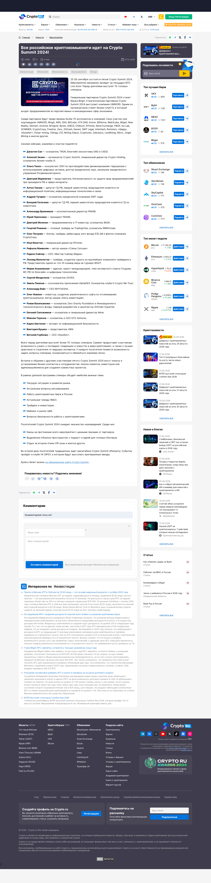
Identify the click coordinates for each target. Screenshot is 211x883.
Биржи (44, 24)
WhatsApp (170, 37)
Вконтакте (190, 37)
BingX (94, 72)
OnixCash (156, 204)
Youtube (125, 16)
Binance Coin (155, 281)
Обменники (61, 24)
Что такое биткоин (28, 729)
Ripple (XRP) (25, 743)
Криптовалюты (26, 24)
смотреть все (166, 151)
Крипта (80, 748)
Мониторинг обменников (89, 729)
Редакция (65, 797)
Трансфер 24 (83, 766)
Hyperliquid (157, 268)
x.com (141, 16)
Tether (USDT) (25, 739)
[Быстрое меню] (161, 16)
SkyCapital (157, 192)
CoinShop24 (82, 757)
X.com (180, 37)
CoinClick (156, 216)
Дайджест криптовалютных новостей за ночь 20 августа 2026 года (173, 406)
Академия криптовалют (117, 775)
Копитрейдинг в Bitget (154, 582)
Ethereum (156, 256)
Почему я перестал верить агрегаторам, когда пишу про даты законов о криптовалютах (173, 466)
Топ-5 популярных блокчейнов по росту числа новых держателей (174, 360)
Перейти (179, 171)
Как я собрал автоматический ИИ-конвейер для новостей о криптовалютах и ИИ (174, 487)
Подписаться (169, 817)
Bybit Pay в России (152, 603)
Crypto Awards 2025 (179, 24)
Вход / (172, 16)
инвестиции (27, 72)
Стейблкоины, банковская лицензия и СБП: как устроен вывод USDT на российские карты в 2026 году (173, 443)
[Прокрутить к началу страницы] (204, 865)
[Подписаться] (184, 73)
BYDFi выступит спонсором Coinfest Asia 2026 (46, 697)
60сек (80, 743)
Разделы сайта (114, 725)
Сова (79, 752)
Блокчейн (43, 72)
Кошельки (79, 24)
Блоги (108, 752)
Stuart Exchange (160, 169)
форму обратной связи (178, 748)
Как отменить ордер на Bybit (157, 562)
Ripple (154, 307)
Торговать (178, 95)
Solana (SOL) (25, 757)
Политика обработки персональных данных (142, 797)
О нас (36, 797)
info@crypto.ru (186, 750)
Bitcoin (155, 245)
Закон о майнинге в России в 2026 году (162, 593)
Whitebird (81, 762)
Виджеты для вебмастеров (84, 797)
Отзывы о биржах (115, 757)
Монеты (23, 725)
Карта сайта (112, 771)
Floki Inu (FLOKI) (26, 771)
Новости (96, 24)
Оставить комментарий (44, 564)
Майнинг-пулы (129, 24)
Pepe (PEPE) (25, 766)
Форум (109, 766)
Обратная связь (50, 797)
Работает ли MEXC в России (157, 572)
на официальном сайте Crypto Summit (67, 462)
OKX (153, 93)
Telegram (133, 16)
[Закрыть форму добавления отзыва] (129, 526)
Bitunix (51, 743)
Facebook (185, 37)
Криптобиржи (56, 725)
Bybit (154, 105)
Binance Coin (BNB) (28, 748)
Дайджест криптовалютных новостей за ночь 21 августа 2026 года (173, 390)
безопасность (60, 72)
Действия (178, 246)
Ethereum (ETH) (26, 734)
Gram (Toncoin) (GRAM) (30, 752)
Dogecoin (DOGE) (27, 762)
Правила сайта (170, 797)
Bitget (154, 140)
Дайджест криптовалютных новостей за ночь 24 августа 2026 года (170, 52)
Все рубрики (150, 24)
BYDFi (154, 128)
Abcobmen (82, 734)
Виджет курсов (113, 784)
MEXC (154, 117)
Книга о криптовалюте (116, 780)
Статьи (111, 24)
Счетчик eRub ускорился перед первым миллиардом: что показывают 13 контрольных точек (173, 508)
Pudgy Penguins (156, 295)
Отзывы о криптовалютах (118, 762)
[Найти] (50, 17)
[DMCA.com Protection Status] (105, 859)
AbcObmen (157, 181)
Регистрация (182, 16)
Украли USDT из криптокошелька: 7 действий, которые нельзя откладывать (173, 529)
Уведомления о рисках (109, 797)
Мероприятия (79, 72)
